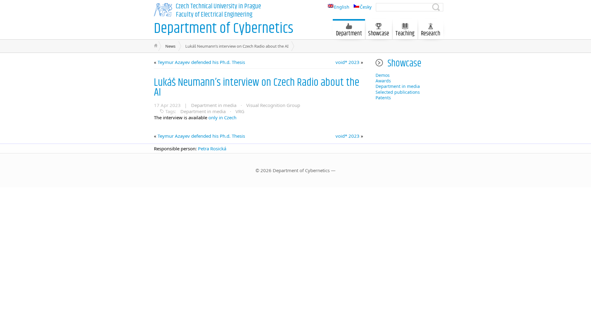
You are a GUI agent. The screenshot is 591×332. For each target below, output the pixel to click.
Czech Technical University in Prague (218, 6)
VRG (239, 111)
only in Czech (221, 117)
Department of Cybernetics (223, 29)
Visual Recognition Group (273, 105)
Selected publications (398, 92)
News (170, 46)
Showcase (378, 33)
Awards (383, 81)
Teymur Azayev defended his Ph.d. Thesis (201, 62)
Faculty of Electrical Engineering (214, 15)
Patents (383, 98)
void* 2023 (348, 62)
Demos (383, 75)
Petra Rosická (212, 148)
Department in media (213, 105)
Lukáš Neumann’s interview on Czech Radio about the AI (256, 87)
